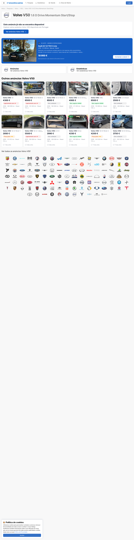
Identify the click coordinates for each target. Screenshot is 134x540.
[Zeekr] (104, 194)
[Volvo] (74, 194)
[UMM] (45, 194)
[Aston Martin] (67, 158)
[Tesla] (127, 188)
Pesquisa (30, 3)
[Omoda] (97, 182)
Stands (53, 3)
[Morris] (67, 182)
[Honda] (52, 170)
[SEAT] (52, 188)
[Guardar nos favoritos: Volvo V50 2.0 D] (64, 117)
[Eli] (104, 164)
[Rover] (37, 188)
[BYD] (112, 158)
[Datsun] (67, 164)
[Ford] (22, 170)
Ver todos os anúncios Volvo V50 (15, 151)
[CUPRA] (37, 164)
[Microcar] (30, 182)
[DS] (89, 164)
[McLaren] (7, 182)
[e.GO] (97, 164)
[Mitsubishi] (52, 182)
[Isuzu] (89, 170)
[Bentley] (97, 158)
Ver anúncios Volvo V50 (15, 32)
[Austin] (82, 158)
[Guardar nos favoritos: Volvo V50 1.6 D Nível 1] (20, 117)
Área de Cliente (66, 3)
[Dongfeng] (82, 164)
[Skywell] (82, 188)
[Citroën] (30, 164)
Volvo (16, 8)
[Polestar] (127, 182)
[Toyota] (30, 194)
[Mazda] (127, 176)
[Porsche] (15, 188)
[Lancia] (45, 176)
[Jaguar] (112, 170)
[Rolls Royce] (30, 188)
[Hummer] (59, 170)
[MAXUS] (112, 176)
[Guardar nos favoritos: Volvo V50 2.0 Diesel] (130, 84)
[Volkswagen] (67, 194)
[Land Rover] (52, 176)
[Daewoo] (52, 164)
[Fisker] (15, 170)
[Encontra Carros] (15, 3)
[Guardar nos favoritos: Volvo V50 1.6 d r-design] (42, 117)
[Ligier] (74, 176)
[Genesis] (45, 170)
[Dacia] (45, 164)
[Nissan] (82, 182)
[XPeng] (97, 194)
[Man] (97, 176)
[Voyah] (82, 194)
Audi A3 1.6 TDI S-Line (47, 46)
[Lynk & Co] (89, 176)
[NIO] (74, 182)
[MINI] (45, 182)
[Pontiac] (7, 188)
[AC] (15, 158)
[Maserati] (104, 176)
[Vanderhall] (52, 194)
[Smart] (89, 188)
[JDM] (119, 170)
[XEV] (89, 194)
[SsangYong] (97, 188)
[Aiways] (30, 158)
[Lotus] (82, 176)
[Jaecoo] (104, 170)
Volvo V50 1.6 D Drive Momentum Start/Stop (39, 8)
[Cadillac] (119, 158)
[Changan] (127, 158)
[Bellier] (89, 158)
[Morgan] (59, 182)
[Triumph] (37, 194)
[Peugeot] (112, 182)
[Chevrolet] (15, 164)
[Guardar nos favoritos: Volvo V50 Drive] (86, 117)
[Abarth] (7, 158)
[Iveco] (97, 170)
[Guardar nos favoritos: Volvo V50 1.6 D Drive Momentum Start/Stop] (86, 84)
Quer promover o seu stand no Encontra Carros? (51, 58)
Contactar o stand (121, 57)
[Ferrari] (119, 164)
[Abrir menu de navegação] (3, 3)
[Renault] (22, 188)
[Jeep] (127, 170)
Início (3, 8)
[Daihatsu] (59, 164)
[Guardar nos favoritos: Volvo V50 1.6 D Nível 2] (42, 84)
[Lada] (30, 176)
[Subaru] (104, 188)
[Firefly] (7, 170)
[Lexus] (67, 176)
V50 (21, 8)
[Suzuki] (112, 188)
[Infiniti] (82, 170)
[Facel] (112, 164)
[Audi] (74, 158)
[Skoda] (74, 188)
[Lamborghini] (37, 176)
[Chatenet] (7, 164)
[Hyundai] (74, 170)
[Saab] (45, 188)
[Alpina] (52, 158)
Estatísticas (41, 3)
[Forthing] (30, 170)
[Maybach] (119, 176)
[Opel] (104, 182)
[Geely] (37, 170)
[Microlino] (37, 182)
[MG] (22, 182)
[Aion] (22, 158)
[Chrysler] (22, 164)
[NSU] (89, 182)
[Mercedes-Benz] (15, 182)
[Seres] (59, 188)
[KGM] (15, 176)
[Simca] (67, 188)
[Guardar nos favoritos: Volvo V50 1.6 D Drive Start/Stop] (130, 117)
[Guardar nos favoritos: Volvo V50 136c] (108, 84)
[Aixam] (37, 158)
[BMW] (104, 158)
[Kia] (22, 176)
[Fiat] (127, 164)
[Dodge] (74, 164)
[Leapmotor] (59, 176)
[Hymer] (67, 170)
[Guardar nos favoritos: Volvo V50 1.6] (20, 84)
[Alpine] (59, 158)
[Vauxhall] (59, 194)
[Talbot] (119, 188)
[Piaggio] (119, 182)
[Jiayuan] (7, 176)
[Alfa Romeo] (45, 158)
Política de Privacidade (21, 532)
